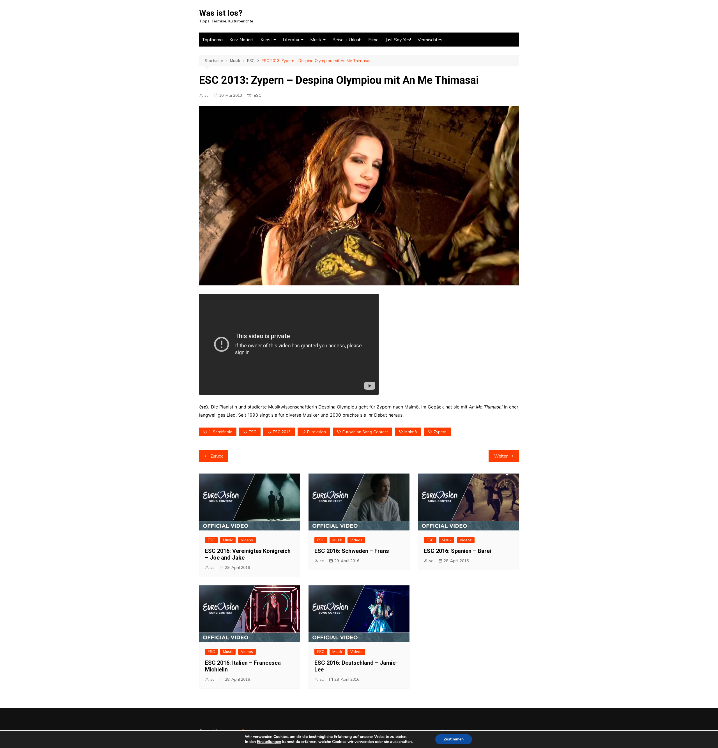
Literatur (291, 39)
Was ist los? (220, 13)
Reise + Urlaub (347, 39)
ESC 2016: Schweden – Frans (351, 551)
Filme (373, 39)
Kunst (266, 39)
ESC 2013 (282, 431)
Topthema (212, 39)
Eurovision (316, 431)
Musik (316, 39)
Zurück (216, 456)
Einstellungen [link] (269, 741)
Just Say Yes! (398, 39)
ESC (257, 95)
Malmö (410, 431)
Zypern (440, 431)
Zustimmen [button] (454, 739)
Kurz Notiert (241, 39)
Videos (247, 540)
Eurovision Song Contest (365, 431)
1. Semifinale (220, 431)
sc (206, 95)
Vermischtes (430, 39)
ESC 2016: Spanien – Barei (457, 551)
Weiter (501, 456)
